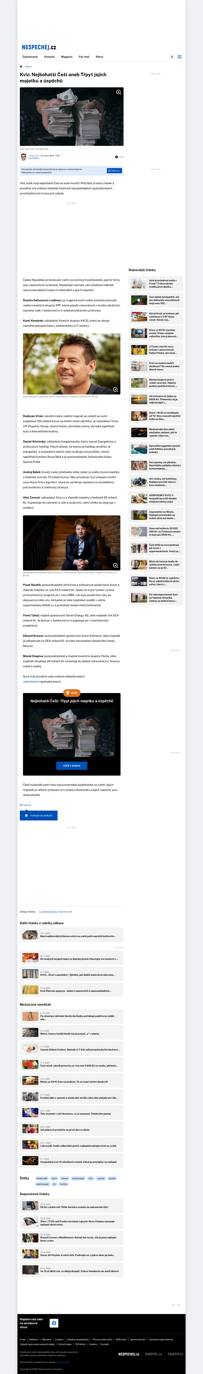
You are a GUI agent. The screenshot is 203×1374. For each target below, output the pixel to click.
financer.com (65, 911)
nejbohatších (31, 681)
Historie (49, 56)
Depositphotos (63, 1362)
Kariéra (93, 1344)
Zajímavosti (30, 56)
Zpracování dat (137, 1339)
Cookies (59, 1339)
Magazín (66, 56)
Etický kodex (65, 1344)
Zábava (28, 66)
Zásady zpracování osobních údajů (37, 1344)
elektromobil (43, 1184)
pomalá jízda (78, 1178)
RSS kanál (121, 1339)
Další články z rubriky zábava (41, 923)
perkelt (112, 1178)
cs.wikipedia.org (48, 911)
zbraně (64, 1178)
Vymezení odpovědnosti (161, 1339)
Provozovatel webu (102, 1339)
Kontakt (105, 1344)
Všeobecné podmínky (78, 1339)
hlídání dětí (42, 1178)
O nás (23, 1339)
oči (54, 1184)
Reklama (46, 1339)
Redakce (33, 1339)
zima (90, 1178)
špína (54, 1178)
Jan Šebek (34, 158)
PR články (80, 1344)
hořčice (63, 1184)
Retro (99, 56)
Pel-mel (84, 56)
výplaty (100, 1178)
